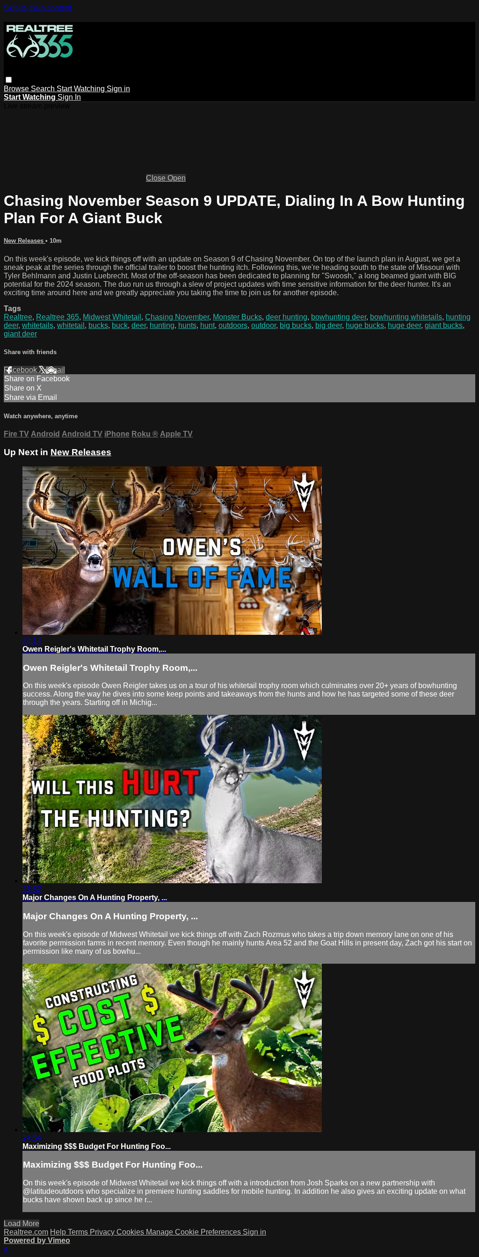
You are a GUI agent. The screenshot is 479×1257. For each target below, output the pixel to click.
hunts (187, 325)
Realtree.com (26, 1232)
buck (120, 325)
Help (59, 1232)
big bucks (296, 325)
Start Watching (82, 89)
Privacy (103, 1232)
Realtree (18, 317)
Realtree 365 (57, 317)
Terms (79, 1232)
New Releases (24, 240)
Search (44, 89)
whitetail (71, 325)
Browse (17, 89)
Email (55, 370)
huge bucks (365, 325)
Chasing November (177, 317)
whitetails (37, 325)
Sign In (69, 97)
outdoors (232, 325)
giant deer (20, 334)
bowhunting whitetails (406, 317)
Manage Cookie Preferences (194, 1232)
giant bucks (444, 325)
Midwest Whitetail (112, 317)
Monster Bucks (237, 317)
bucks (98, 325)
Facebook (21, 370)
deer (138, 325)
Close (156, 178)
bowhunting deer (338, 317)
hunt (207, 325)
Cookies (131, 1232)
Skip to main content (37, 8)
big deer (328, 325)
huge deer (404, 325)
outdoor (263, 325)
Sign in (118, 89)
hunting (162, 325)
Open (176, 178)
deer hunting (286, 317)
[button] (9, 80)
